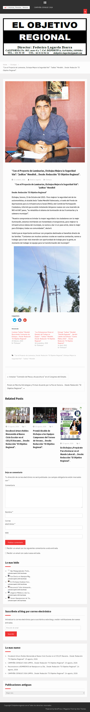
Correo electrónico (10, 522)
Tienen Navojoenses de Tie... (20, 598)
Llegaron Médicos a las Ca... (20, 593)
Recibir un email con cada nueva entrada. (23, 553)
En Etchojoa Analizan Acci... (20, 582)
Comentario (10, 485)
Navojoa (25, 573)
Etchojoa (49, 180)
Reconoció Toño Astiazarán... (20, 587)
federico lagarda (35, 180)
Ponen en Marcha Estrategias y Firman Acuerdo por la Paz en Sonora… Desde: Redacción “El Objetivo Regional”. (44, 386)
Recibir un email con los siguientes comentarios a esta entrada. (32, 548)
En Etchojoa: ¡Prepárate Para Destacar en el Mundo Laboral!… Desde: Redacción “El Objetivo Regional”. (72, 454)
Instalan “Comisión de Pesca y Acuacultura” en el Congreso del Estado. (37, 377)
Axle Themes (81, 709)
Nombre (9, 512)
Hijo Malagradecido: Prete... (20, 571)
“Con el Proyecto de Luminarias (24, 355)
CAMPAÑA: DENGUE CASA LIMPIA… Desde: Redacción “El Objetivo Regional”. (36, 663)
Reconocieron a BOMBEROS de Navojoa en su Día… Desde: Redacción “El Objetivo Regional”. (42, 666)
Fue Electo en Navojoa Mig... (20, 576)
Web (7, 533)
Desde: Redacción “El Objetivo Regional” (49, 355)
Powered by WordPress (54, 709)
